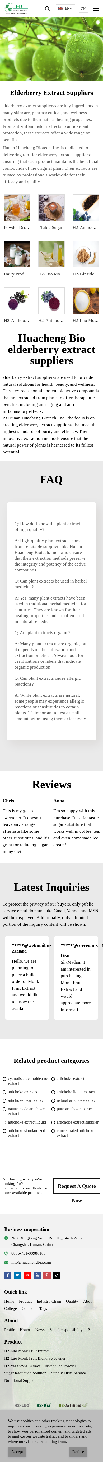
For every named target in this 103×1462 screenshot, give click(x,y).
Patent (93, 1330)
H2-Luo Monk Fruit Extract (26, 1351)
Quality (72, 1301)
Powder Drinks (18, 227)
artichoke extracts (22, 1092)
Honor (25, 1330)
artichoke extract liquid (27, 1122)
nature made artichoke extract (26, 1111)
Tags (43, 1308)
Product (25, 1301)
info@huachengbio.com (31, 1262)
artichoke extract (70, 1078)
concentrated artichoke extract (75, 1133)
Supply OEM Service (68, 1373)
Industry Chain (49, 1301)
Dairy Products (18, 274)
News (40, 1330)
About (88, 1301)
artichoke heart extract (26, 1100)
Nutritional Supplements (24, 1380)
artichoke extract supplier (78, 1122)
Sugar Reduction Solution (25, 1373)
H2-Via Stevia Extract (22, 1366)
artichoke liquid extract (76, 1092)
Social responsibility (66, 1330)
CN (83, 9)
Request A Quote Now (77, 1188)
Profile (9, 1330)
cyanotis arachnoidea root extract (29, 1081)
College (10, 1308)
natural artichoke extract (77, 1100)
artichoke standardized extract (26, 1133)
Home (9, 1301)
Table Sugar (51, 227)
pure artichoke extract (75, 1109)
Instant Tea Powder (60, 1366)
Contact (28, 1308)
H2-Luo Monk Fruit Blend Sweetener (34, 1358)
